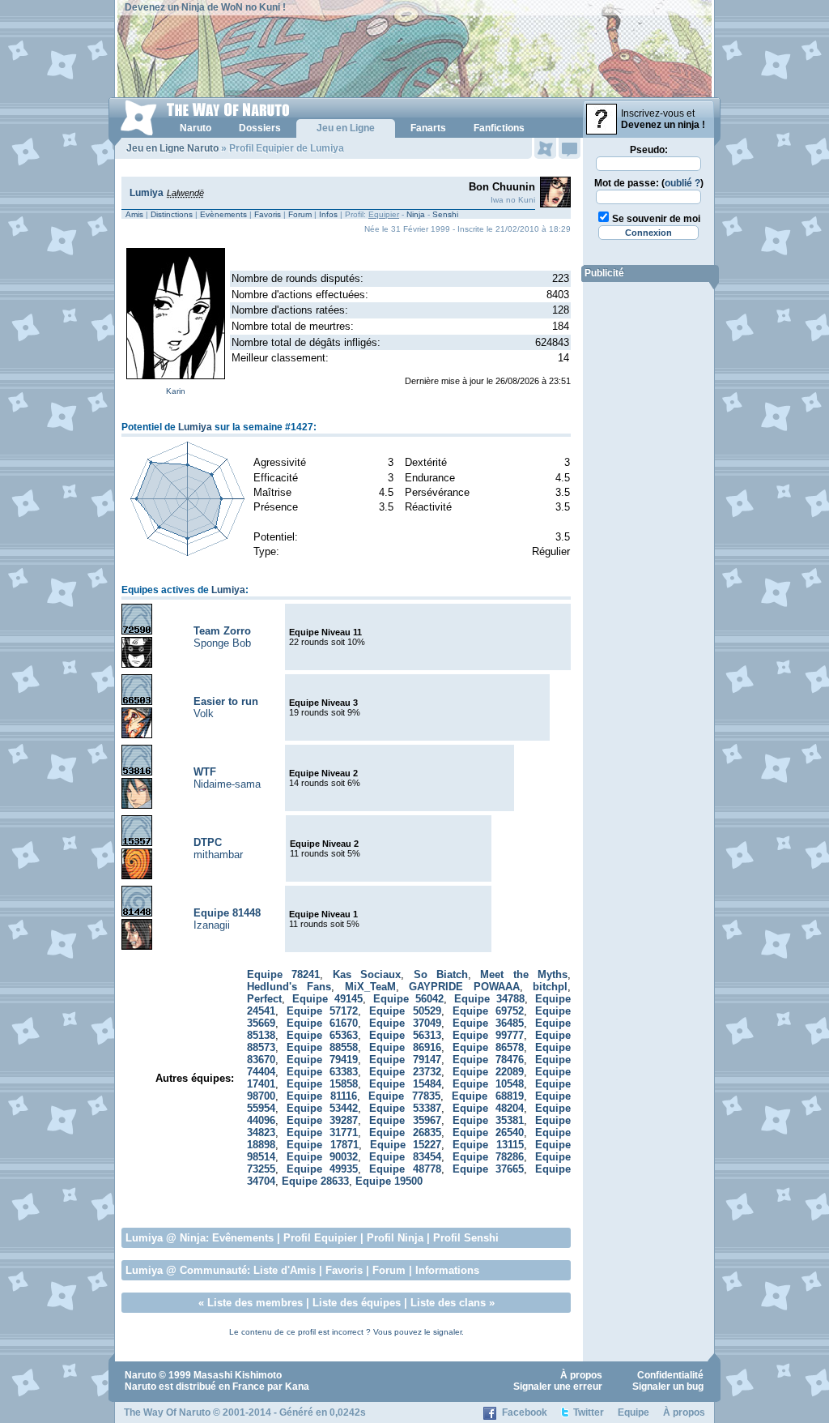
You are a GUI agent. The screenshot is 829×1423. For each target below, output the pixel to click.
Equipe (633, 1412)
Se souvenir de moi (656, 218)
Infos (328, 214)
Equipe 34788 (489, 999)
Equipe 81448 (227, 913)
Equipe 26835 (405, 1132)
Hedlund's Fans (289, 987)
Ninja (415, 214)
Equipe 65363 (323, 1035)
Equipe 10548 (489, 1084)
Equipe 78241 (283, 974)
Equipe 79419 (323, 1059)
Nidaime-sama (227, 784)
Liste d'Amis (284, 1270)
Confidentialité (670, 1375)
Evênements (243, 1238)
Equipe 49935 (323, 1169)
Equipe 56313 (405, 1035)
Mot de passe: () (649, 183)
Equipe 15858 (323, 1084)
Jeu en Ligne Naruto (172, 148)
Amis (134, 214)
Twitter (588, 1412)
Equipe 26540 (489, 1132)
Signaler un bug (668, 1386)
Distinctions (172, 214)
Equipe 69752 (489, 1011)
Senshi (445, 214)
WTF (204, 772)
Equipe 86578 (489, 1047)
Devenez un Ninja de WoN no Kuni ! (205, 7)
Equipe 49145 (327, 999)
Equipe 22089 (489, 1072)
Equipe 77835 (404, 1096)
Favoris (267, 214)
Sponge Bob (222, 643)
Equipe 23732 (405, 1072)
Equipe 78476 (489, 1059)
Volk (203, 713)
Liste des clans (448, 1303)
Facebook (524, 1412)
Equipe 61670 (323, 1023)
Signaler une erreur (557, 1386)
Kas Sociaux (367, 974)
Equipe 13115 (488, 1145)
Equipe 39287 (323, 1120)
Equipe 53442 (323, 1108)
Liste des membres (255, 1303)
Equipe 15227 (406, 1145)
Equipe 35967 (405, 1120)
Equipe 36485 (489, 1023)
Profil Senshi (466, 1238)
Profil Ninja (395, 1238)
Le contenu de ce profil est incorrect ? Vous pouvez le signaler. (346, 1331)
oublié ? (682, 183)
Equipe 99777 (489, 1035)
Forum (300, 214)
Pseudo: (649, 150)
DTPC (207, 842)
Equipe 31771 (323, 1132)
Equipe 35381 (489, 1120)
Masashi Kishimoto (237, 1375)
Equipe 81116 (322, 1096)
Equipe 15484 (405, 1084)
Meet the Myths (524, 974)
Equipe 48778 (405, 1169)
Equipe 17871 (323, 1145)
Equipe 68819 (488, 1096)
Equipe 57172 (323, 1011)
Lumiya (147, 193)
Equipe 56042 (408, 999)
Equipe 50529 (405, 1011)
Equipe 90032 (323, 1157)
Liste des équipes (356, 1303)
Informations (447, 1270)
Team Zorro (222, 631)
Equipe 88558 (323, 1047)
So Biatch (441, 974)
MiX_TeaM (370, 987)
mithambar (218, 854)
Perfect (264, 999)
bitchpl (550, 987)
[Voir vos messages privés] (569, 148)
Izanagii (211, 925)
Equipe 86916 (405, 1047)
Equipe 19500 (389, 1181)
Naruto (140, 1375)
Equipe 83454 (405, 1157)
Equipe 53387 (405, 1108)
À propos (581, 1375)
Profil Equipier (320, 1238)
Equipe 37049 (405, 1023)
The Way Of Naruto (167, 1412)
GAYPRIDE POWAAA (464, 987)
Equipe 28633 (315, 1181)
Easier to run (225, 701)
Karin (175, 391)
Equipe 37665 (489, 1169)
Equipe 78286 (489, 1157)
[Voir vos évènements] (545, 148)
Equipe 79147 (405, 1059)
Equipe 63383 (323, 1072)
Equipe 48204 (489, 1108)
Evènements (223, 214)
